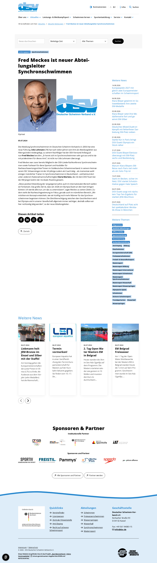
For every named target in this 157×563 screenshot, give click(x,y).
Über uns (22, 17)
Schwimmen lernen (81, 17)
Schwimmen (89, 512)
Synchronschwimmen (93, 527)
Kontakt (127, 17)
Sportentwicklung (102, 17)
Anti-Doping (58, 523)
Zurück (26, 231)
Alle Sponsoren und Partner (69, 475)
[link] (31, 360)
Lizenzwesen (58, 516)
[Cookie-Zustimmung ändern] (5, 557)
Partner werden (96, 475)
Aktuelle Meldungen (55, 24)
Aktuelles (34, 17)
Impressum (22, 547)
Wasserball (88, 523)
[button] (21, 220)
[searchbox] (31, 41)
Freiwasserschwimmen (94, 516)
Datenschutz (33, 547)
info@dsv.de (120, 529)
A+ (114, 7)
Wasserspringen (91, 520)
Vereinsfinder (58, 512)
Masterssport (90, 531)
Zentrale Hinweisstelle (62, 520)
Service (117, 17)
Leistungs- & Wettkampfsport (56, 17)
